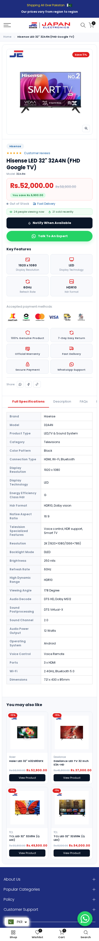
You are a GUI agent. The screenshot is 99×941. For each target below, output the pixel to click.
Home (7, 37)
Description (62, 401)
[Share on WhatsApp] (20, 384)
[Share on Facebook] (28, 384)
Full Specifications (28, 401)
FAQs (84, 401)
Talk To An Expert (53, 236)
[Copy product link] (37, 384)
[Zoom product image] (86, 128)
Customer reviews (37, 153)
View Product (27, 778)
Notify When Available (52, 223)
